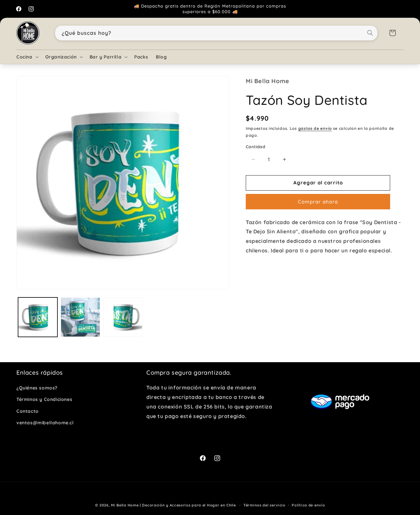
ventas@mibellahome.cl (45, 423)
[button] (26, 57)
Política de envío (308, 505)
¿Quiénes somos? (36, 388)
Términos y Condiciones (44, 399)
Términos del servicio (264, 505)
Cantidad (255, 146)
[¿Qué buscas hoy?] (370, 33)
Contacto (27, 411)
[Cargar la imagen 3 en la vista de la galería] (123, 317)
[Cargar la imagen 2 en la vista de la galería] (80, 317)
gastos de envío (315, 128)
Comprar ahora (318, 202)
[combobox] (216, 33)
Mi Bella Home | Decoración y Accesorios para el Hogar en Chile (173, 505)
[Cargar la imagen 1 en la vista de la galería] (37, 317)
